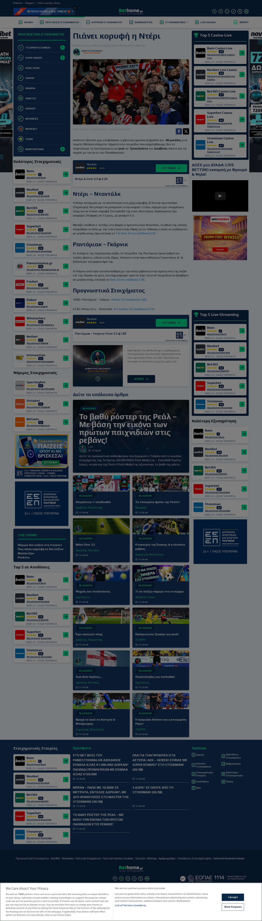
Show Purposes (233, 907)
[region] (131, 902)
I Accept (233, 897)
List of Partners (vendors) (130, 905)
